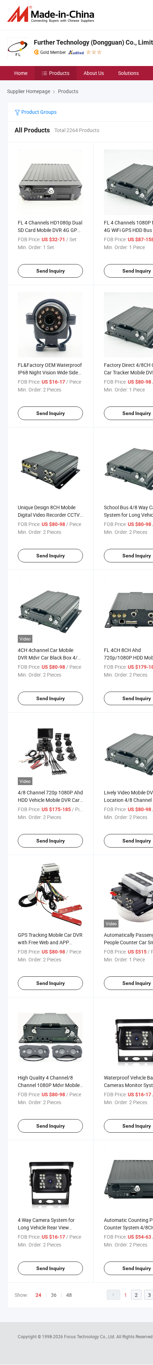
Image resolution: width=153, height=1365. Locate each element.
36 (54, 1294)
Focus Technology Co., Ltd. (90, 1336)
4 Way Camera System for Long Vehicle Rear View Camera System (46, 1227)
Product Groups (38, 111)
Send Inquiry (50, 271)
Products (59, 73)
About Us (94, 73)
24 (38, 1295)
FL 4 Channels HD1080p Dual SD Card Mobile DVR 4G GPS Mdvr (50, 230)
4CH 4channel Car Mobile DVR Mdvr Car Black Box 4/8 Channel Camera (49, 657)
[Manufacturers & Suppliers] (52, 14)
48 (69, 1294)
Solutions (128, 73)
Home (20, 73)
